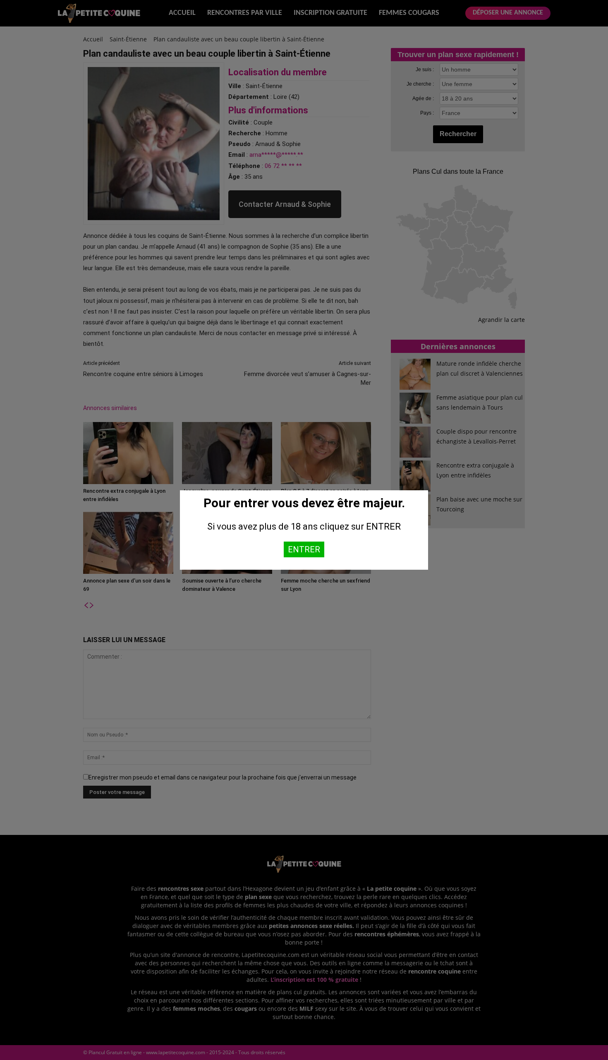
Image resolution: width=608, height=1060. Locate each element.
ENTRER (304, 549)
